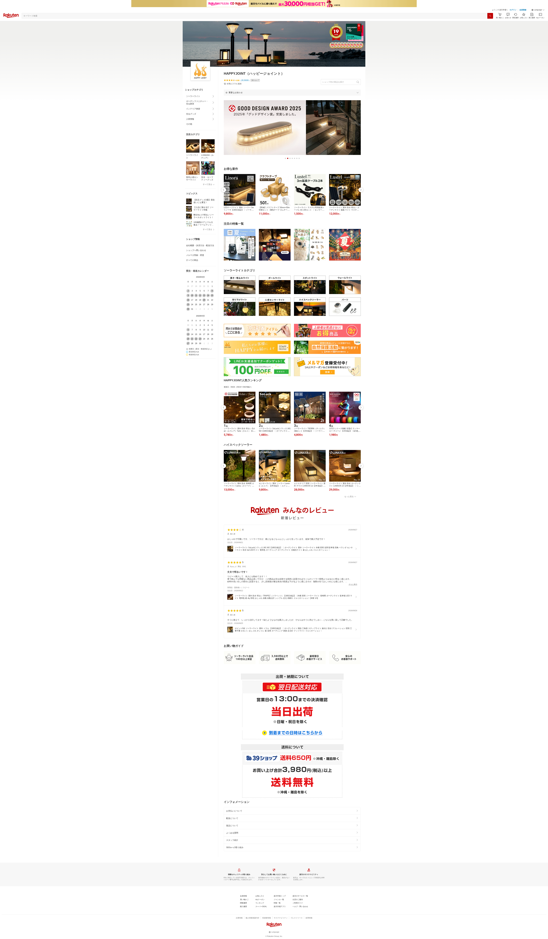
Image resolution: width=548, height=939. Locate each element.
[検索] (490, 16)
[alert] (292, 92)
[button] (538, 10)
